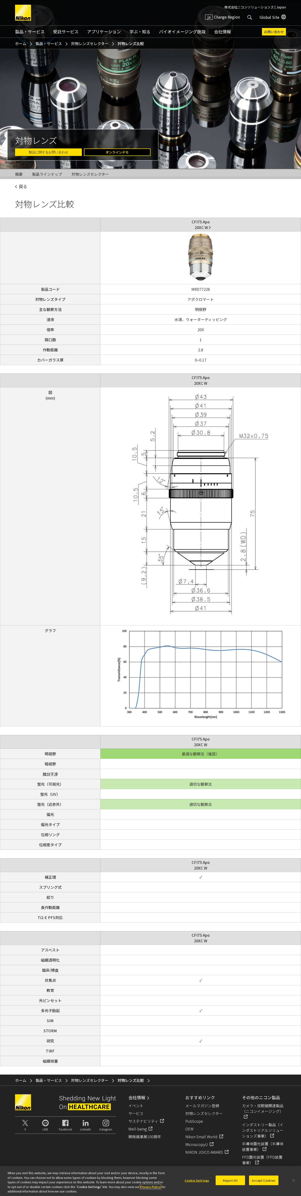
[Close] (293, 1180)
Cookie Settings (197, 1180)
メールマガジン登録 (202, 1105)
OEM (189, 1129)
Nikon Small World (201, 1136)
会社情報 (222, 31)
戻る (23, 186)
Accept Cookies (263, 1180)
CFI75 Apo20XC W (201, 224)
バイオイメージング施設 (182, 31)
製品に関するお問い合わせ (48, 152)
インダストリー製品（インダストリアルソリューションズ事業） (262, 1130)
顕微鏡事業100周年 (144, 1136)
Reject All (230, 1180)
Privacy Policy (150, 1186)
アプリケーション (104, 31)
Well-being (137, 1129)
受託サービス (66, 31)
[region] (150, 1181)
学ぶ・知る (139, 31)
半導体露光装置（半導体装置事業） (262, 1146)
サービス (135, 1113)
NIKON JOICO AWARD (204, 1152)
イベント (135, 1105)
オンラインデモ (117, 152)
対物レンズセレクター (89, 43)
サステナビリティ (143, 1121)
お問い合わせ (274, 31)
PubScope (194, 1121)
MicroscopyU (196, 1144)
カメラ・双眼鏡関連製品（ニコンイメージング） (262, 1108)
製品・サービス (30, 31)
